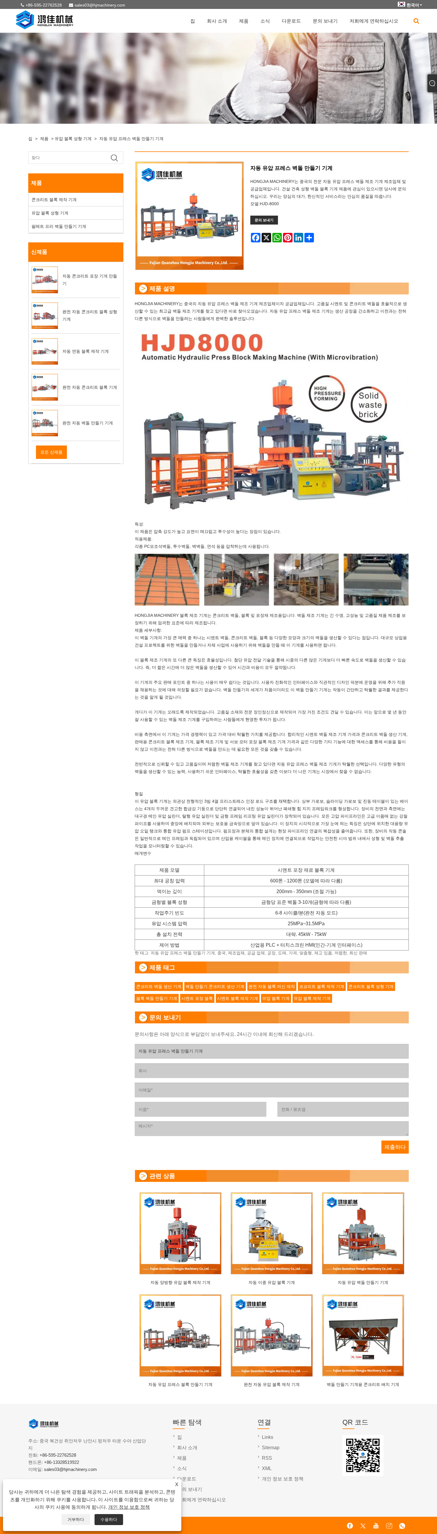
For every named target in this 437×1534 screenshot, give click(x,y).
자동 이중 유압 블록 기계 (272, 1282)
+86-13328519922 (61, 1462)
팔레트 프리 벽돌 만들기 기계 (59, 226)
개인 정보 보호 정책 (129, 1507)
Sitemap (270, 1447)
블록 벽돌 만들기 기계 (156, 998)
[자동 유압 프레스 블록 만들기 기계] (180, 1334)
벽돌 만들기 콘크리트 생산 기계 (215, 986)
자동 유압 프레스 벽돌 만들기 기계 (131, 138)
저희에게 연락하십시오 (374, 20)
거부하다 (75, 1519)
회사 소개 (217, 20)
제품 (244, 20)
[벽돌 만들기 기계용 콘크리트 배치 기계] (363, 1334)
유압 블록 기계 (276, 998)
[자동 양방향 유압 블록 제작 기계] (180, 1231)
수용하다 (108, 1519)
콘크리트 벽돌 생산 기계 (158, 986)
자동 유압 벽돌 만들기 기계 (363, 1282)
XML (267, 1468)
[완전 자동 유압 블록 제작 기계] (271, 1334)
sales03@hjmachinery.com (100, 5)
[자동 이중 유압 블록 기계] (271, 1231)
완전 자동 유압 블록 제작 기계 (272, 1384)
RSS (267, 1458)
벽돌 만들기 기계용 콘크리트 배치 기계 (363, 1384)
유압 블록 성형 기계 (73, 138)
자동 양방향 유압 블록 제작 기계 (180, 1282)
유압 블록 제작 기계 (312, 998)
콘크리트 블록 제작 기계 (54, 199)
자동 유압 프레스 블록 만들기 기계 (180, 1384)
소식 (265, 20)
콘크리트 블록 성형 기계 (371, 986)
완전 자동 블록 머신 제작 (272, 986)
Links (267, 1437)
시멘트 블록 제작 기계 (237, 998)
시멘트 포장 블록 (197, 998)
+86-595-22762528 (44, 5)
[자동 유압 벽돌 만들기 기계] (363, 1231)
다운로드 (291, 20)
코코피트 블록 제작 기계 (321, 986)
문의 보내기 (325, 20)
